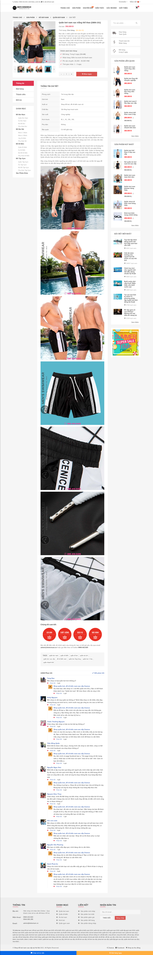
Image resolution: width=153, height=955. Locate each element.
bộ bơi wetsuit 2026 (95, 932)
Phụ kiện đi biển (23, 156)
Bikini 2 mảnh (22, 135)
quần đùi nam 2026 (100, 930)
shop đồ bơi (112, 935)
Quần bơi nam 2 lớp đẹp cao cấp (130, 102)
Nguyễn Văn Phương (55, 845)
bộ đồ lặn (102, 937)
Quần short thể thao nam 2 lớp (130, 113)
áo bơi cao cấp (59, 939)
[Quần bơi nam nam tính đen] (118, 178)
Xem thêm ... (16, 941)
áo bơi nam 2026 (54, 932)
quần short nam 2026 (31, 932)
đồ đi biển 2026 (60, 930)
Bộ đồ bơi (21, 123)
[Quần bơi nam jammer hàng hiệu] (118, 190)
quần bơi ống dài (83, 935)
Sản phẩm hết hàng (88, 920)
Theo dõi (106, 918)
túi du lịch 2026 (43, 932)
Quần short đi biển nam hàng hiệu (130, 203)
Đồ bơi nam (44, 17)
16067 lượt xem (131, 263)
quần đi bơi (74, 655)
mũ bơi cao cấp (92, 939)
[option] (34, 42)
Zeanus (111, 948)
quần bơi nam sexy (131, 932)
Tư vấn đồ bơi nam (48, 2)
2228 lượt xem (131, 318)
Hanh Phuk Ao (52, 864)
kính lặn (58, 937)
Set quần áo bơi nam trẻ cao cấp (130, 163)
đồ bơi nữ (134, 937)
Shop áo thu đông (133, 948)
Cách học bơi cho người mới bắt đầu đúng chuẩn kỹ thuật (130, 270)
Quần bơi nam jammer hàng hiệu (129, 188)
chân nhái (119, 937)
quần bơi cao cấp (49, 659)
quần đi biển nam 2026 (86, 930)
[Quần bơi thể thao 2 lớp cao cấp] (118, 153)
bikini (14, 939)
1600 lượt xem (131, 290)
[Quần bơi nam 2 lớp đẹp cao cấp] (118, 104)
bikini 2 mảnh (38, 939)
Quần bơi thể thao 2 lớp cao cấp (129, 152)
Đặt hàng (20, 89)
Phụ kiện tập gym (24, 170)
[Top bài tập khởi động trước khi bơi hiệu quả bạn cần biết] (118, 241)
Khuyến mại (88, 8)
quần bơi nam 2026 (72, 930)
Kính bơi (62, 920)
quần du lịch (84, 655)
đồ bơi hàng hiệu (23, 937)
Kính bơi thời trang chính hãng (130, 214)
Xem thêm (135, 136)
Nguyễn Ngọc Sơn (54, 767)
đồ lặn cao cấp (110, 937)
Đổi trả (19, 100)
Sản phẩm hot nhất (87, 914)
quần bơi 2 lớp (87, 659)
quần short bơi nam (31, 935)
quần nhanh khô (48, 662)
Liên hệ (38, 2)
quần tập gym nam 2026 (127, 930)
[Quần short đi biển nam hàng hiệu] (118, 205)
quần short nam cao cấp (131, 939)
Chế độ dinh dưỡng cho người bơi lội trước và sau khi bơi (130, 256)
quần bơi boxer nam (118, 932)
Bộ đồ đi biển (22, 153)
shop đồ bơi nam (26, 930)
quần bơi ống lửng (75, 659)
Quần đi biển (22, 147)
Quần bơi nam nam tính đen (129, 176)
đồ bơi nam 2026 (37, 930)
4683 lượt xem (131, 277)
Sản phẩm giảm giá (87, 917)
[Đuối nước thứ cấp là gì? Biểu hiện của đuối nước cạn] (118, 283)
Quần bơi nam (59, 17)
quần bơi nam (53, 655)
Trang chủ (65, 8)
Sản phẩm (76, 8)
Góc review (112, 8)
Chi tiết (82, 54)
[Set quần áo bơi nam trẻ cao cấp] (118, 165)
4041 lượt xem (131, 248)
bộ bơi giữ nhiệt (93, 937)
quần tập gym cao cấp (116, 939)
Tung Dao (51, 678)
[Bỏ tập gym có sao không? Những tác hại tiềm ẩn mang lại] (118, 312)
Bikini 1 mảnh (22, 133)
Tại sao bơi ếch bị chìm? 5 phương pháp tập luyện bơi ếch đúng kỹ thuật (131, 298)
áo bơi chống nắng (71, 935)
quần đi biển (64, 655)
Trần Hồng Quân (53, 743)
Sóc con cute (52, 820)
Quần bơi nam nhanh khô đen (130, 126)
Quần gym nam (64, 923)
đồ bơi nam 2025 (49, 930)
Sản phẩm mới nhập (88, 911)
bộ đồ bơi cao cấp (81, 939)
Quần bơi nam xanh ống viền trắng (129, 68)
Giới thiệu (31, 2)
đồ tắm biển (104, 935)
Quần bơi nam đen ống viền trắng (129, 91)
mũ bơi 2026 (84, 932)
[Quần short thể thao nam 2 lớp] (118, 116)
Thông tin (20, 83)
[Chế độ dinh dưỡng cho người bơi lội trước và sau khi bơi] (118, 255)
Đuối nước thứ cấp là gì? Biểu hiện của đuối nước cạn (130, 284)
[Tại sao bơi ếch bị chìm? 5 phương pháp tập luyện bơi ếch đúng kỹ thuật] (118, 297)
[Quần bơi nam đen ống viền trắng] (118, 93)
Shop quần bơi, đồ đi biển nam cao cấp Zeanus (72, 686)
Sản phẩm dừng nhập (88, 923)
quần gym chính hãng (48, 937)
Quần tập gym (23, 162)
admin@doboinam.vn (49, 647)
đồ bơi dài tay (51, 935)
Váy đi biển (22, 138)
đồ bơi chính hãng (35, 937)
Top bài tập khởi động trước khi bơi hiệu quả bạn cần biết (130, 242)
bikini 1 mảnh (29, 939)
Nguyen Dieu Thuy (54, 794)
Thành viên (21, 94)
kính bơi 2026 (75, 932)
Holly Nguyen (52, 697)
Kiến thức (99, 8)
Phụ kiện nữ (22, 141)
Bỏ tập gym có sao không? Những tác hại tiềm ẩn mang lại (130, 312)
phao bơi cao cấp (103, 939)
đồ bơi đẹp (130, 935)
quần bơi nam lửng (18, 935)
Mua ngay (87, 74)
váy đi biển (20, 939)
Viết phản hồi (99, 673)
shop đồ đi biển (121, 935)
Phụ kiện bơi (22, 126)
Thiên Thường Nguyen (56, 722)
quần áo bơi (42, 935)
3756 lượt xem (131, 305)
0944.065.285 (28, 919)
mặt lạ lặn (65, 937)
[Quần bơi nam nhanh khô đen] (118, 129)
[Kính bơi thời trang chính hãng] (118, 216)
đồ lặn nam (72, 937)
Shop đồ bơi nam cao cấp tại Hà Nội (27, 948)
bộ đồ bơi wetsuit (82, 937)
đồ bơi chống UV (94, 935)
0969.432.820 (23, 2)
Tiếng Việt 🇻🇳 (134, 2)
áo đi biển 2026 (65, 932)
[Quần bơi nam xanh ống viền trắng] (118, 70)
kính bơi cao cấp (70, 939)
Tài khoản (122, 2)
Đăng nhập (120, 918)
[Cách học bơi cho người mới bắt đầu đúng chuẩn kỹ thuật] (118, 269)
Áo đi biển (21, 150)
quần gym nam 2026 (113, 930)
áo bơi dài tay (60, 935)
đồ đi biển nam (62, 659)
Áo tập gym (22, 165)
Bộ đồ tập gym (23, 167)
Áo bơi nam (22, 121)
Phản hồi (52, 683)
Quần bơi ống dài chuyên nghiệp (131, 79)
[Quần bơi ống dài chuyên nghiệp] (118, 82)
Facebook (120, 948)
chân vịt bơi (126, 937)
